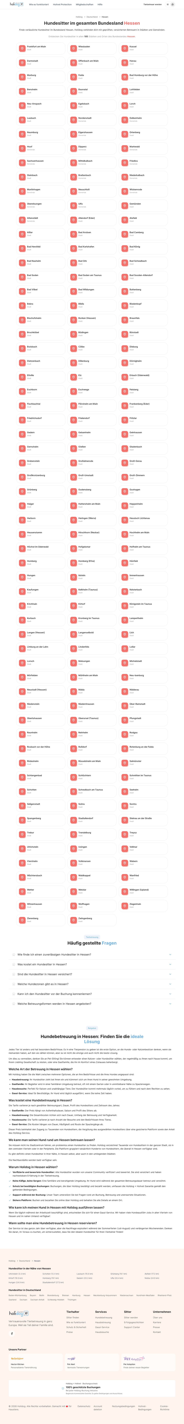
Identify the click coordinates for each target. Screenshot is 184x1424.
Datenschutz (84, 1406)
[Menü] (170, 4)
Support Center (132, 1327)
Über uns (157, 1317)
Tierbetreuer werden (152, 4)
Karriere (157, 1322)
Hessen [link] (105, 17)
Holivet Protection (62, 4)
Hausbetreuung (103, 1322)
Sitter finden (72, 1317)
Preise (69, 1332)
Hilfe (100, 4)
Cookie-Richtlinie (164, 1408)
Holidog (79, 17)
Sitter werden (131, 1317)
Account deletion (98, 1408)
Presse (156, 1327)
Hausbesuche (102, 1332)
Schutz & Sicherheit (76, 1327)
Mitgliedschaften (84, 4)
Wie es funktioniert (39, 4)
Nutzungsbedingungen (123, 1406)
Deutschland (92, 17)
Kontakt (157, 1332)
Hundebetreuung (103, 1317)
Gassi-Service (102, 1327)
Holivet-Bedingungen (144, 1408)
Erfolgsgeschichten (134, 1322)
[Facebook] (12, 1333)
